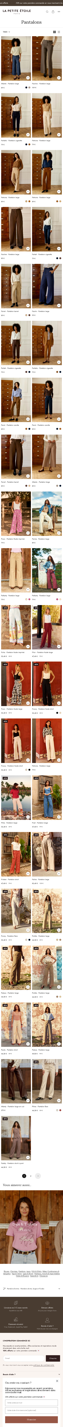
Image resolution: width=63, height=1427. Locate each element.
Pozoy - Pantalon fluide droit (43, 709)
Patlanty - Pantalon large (10, 596)
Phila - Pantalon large (9, 823)
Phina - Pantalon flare (40, 1107)
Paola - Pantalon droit (9, 1050)
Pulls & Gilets (37, 1271)
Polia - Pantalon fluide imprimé (12, 653)
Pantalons (22, 1271)
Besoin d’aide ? (47, 1326)
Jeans (29, 1271)
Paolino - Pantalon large (41, 84)
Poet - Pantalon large (40, 823)
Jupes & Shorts (28, 1273)
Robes (45, 1271)
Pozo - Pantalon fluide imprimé (12, 539)
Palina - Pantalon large (40, 880)
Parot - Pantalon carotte (10, 425)
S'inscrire (31, 1420)
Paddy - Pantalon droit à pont (12, 1164)
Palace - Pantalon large (10, 993)
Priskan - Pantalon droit (10, 880)
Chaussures (44, 1276)
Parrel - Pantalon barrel (10, 312)
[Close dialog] (57, 1381)
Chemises (14, 1271)
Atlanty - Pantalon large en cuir (12, 1107)
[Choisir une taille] (28, 78)
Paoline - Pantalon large (10, 255)
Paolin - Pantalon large (40, 312)
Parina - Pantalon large (40, 539)
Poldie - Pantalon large (40, 936)
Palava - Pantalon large (40, 1050)
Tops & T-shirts (17, 1273)
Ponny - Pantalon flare (9, 936)
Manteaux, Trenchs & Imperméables (47, 1273)
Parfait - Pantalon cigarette (42, 255)
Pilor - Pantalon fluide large (42, 653)
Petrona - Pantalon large (41, 141)
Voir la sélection (24, 1230)
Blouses (7, 1271)
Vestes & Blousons (22, 1276)
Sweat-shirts (34, 1276)
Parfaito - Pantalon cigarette (11, 141)
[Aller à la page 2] (38, 1176)
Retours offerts (47, 1307)
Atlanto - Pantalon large (10, 84)
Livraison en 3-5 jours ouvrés (16, 1307)
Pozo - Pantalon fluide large (11, 709)
